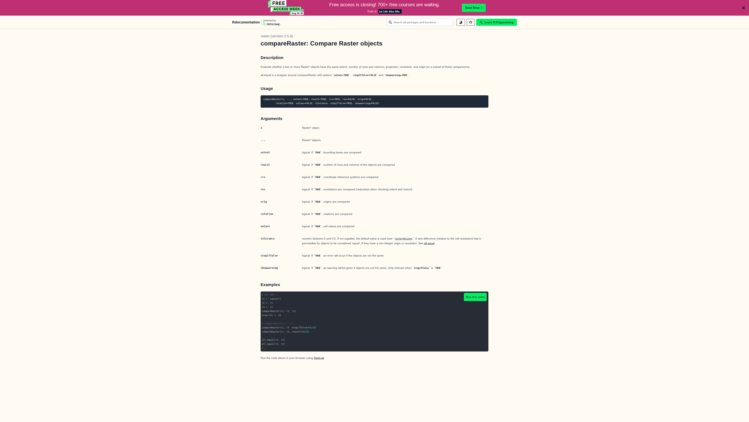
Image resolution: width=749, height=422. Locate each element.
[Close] (743, 8)
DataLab (319, 357)
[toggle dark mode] (460, 22)
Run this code (475, 297)
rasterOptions (403, 238)
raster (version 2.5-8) (277, 36)
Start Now (472, 7)
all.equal (429, 243)
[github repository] (471, 22)
